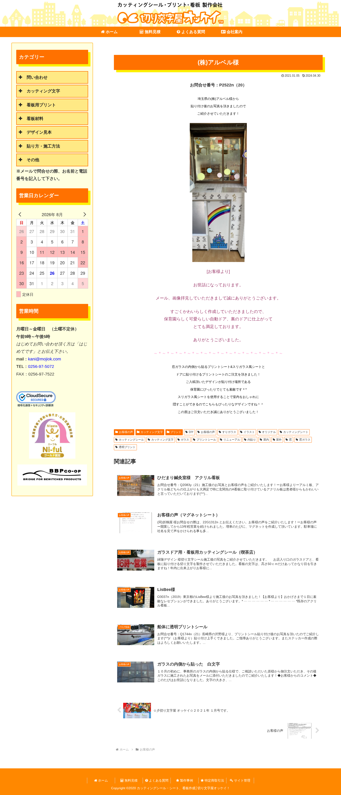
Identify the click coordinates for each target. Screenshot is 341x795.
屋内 (266, 439)
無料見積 (131, 780)
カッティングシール (131, 439)
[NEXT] (83, 214)
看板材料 (35, 118)
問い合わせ (37, 77)
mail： (38, 359)
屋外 (279, 439)
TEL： (35, 366)
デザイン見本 (39, 132)
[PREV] (20, 214)
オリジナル (269, 432)
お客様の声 (126, 432)
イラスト (249, 432)
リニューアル (231, 439)
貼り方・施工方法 (43, 146)
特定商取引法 (214, 780)
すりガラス (229, 432)
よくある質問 (158, 780)
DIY (191, 432)
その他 (33, 160)
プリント (175, 432)
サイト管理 (241, 780)
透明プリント (127, 447)
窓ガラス (304, 439)
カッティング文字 (152, 432)
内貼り (252, 439)
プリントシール (206, 439)
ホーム (102, 780)
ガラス (185, 439)
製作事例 (186, 780)
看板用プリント (41, 105)
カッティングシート (295, 432)
